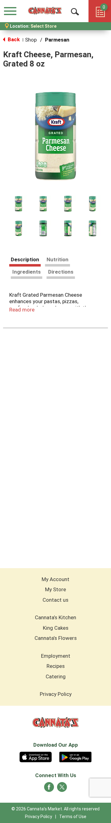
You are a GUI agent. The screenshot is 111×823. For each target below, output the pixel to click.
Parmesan (57, 40)
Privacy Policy (56, 694)
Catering (56, 676)
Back (13, 39)
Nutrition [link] (57, 259)
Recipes (56, 666)
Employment (55, 656)
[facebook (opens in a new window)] (49, 789)
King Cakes (55, 628)
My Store (55, 589)
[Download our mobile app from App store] (35, 756)
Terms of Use (72, 816)
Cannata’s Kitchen (55, 617)
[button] (18, 204)
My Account (55, 579)
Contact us (55, 600)
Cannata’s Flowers (56, 638)
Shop (31, 40)
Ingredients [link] (26, 272)
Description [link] (25, 259)
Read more (22, 310)
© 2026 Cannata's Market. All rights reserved (55, 808)
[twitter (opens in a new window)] (62, 789)
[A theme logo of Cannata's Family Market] (45, 11)
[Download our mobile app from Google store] (75, 756)
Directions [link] (60, 272)
